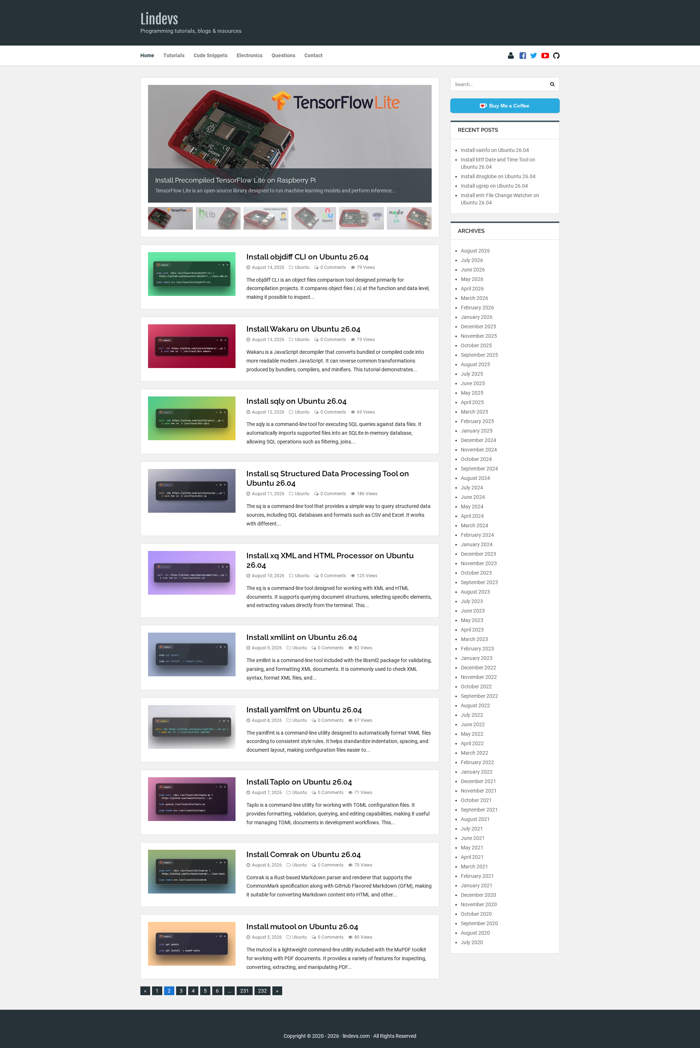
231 (244, 991)
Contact (313, 55)
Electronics (249, 55)
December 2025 (478, 326)
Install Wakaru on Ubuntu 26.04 (303, 328)
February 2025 (477, 421)
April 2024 (472, 516)
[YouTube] (545, 55)
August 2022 (475, 705)
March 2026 (474, 298)
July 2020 (472, 942)
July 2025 (472, 374)
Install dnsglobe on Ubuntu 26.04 (498, 176)
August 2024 (475, 478)
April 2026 (472, 289)
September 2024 (479, 469)
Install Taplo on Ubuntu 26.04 (299, 781)
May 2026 (472, 279)
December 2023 (478, 554)
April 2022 (472, 743)
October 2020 (476, 914)
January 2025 (477, 431)
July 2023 (472, 601)
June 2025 (473, 383)
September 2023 (479, 582)
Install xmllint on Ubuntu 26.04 (301, 637)
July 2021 (472, 829)
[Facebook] (523, 55)
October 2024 (476, 459)
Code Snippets (211, 55)
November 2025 (479, 336)
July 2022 (472, 715)
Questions (283, 55)
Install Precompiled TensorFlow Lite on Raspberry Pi (235, 180)
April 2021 (472, 857)
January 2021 (477, 885)
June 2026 (473, 270)
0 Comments (333, 267)
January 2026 (477, 317)
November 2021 (479, 791)
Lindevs (159, 19)
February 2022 (477, 762)
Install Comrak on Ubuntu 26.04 (303, 854)
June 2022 (473, 724)
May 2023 (472, 620)
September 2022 (479, 696)
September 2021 (479, 810)
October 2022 (476, 686)
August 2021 (475, 819)
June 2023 (473, 611)
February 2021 (477, 876)
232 (262, 991)
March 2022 (474, 753)
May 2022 (472, 734)
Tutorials (173, 55)
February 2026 (477, 307)
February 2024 (477, 535)
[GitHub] (556, 55)
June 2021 (473, 838)
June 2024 (473, 497)
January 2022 (477, 772)
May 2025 (472, 393)
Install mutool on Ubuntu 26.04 (302, 926)
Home (147, 55)
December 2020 (478, 895)
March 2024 (474, 525)
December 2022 (478, 667)
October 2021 (476, 800)
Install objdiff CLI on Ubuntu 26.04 (307, 256)
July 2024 (472, 487)
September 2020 (479, 923)
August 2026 (475, 251)
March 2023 (474, 639)
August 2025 (475, 364)
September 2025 (479, 355)
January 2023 (477, 658)
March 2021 (474, 866)
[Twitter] (533, 55)
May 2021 (472, 847)
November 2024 (479, 450)
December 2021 (478, 781)
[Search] (552, 84)
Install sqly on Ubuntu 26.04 (296, 401)
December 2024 (478, 440)
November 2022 (479, 677)
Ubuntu (302, 267)
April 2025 (472, 402)
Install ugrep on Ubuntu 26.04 (494, 186)
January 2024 (477, 544)
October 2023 (476, 573)
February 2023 (477, 649)
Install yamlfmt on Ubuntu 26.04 (304, 709)
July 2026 (472, 260)
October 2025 (476, 345)
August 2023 (475, 592)
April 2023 (472, 630)
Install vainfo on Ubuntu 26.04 (495, 150)
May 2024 (472, 506)
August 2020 (475, 933)
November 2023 (479, 563)
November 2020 (479, 904)
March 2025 (474, 412)
